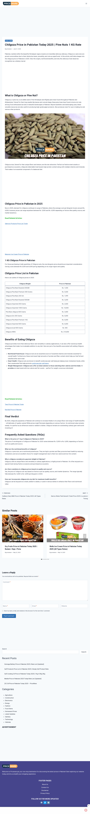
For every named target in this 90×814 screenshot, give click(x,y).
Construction (9, 698)
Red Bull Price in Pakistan (13, 409)
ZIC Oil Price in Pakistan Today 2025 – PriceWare (20, 683)
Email (34, 606)
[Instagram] (48, 802)
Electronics (8, 700)
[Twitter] (45, 802)
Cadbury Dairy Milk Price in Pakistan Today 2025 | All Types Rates (21, 495)
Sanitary (7, 717)
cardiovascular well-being (40, 363)
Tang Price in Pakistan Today (14, 404)
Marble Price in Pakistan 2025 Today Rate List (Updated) (22, 679)
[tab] (41, 559)
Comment (7, 582)
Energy (7, 703)
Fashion (7, 706)
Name (5, 606)
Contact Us (45, 787)
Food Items (8, 40)
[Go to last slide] (5, 536)
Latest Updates (10, 714)
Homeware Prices (11, 711)
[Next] (84, 536)
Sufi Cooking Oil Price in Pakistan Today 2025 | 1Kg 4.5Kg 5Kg (24, 674)
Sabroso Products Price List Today (16, 223)
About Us (45, 784)
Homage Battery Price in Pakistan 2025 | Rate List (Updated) (24, 664)
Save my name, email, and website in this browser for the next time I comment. (27, 611)
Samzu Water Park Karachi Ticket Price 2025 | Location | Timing (69, 495)
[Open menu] (86, 3)
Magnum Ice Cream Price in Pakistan (17, 254)
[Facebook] (41, 802)
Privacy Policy (45, 793)
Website (64, 606)
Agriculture (8, 695)
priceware (9, 49)
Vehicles (8, 722)
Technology (9, 719)
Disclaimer (45, 790)
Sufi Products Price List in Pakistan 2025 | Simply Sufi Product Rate (26, 669)
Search (4, 649)
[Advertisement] (45, 23)
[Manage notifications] (85, 810)
